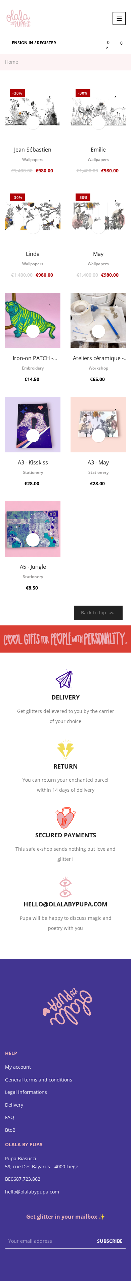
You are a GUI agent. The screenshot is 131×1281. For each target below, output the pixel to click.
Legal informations (26, 1092)
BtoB (10, 1130)
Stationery (33, 472)
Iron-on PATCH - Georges (33, 358)
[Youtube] (79, 1264)
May (98, 253)
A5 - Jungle (33, 566)
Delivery (14, 1105)
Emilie (98, 149)
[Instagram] (65, 1264)
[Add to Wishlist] (50, 93)
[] (33, 122)
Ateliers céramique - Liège (98, 358)
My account (18, 1067)
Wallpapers (32, 159)
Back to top (98, 613)
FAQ (9, 1117)
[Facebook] (52, 1264)
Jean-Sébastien (32, 149)
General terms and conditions (38, 1080)
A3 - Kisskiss (33, 462)
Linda (33, 253)
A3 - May (98, 462)
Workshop (98, 368)
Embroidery (33, 368)
